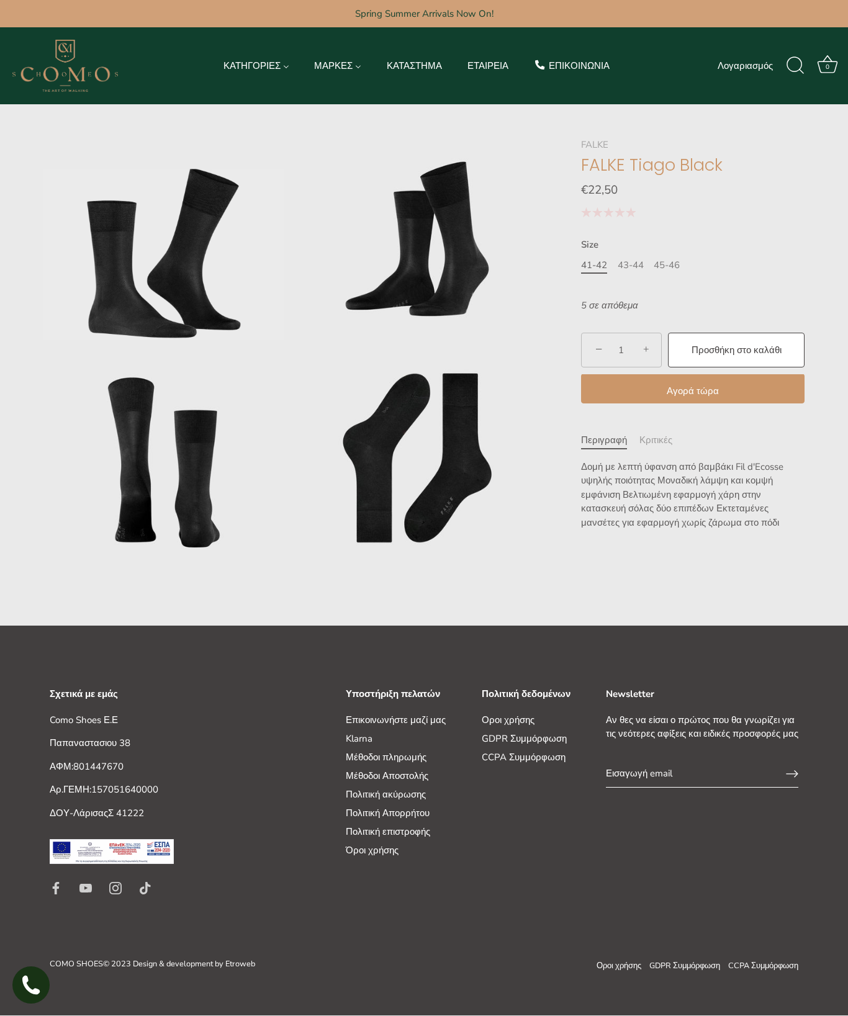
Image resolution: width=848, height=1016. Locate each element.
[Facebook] (56, 887)
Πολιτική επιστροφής (388, 831)
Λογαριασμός (745, 66)
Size (589, 244)
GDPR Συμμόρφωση (524, 738)
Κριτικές (655, 440)
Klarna (359, 738)
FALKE (594, 144)
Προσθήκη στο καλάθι (737, 350)
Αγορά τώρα (693, 391)
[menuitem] (256, 65)
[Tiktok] (145, 887)
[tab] (610, 441)
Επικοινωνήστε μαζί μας (396, 720)
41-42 (594, 265)
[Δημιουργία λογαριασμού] (792, 774)
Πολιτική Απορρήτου (388, 813)
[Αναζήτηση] (795, 65)
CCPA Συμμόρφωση (524, 757)
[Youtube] (85, 887)
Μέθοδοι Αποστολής (387, 776)
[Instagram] (115, 887)
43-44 (631, 265)
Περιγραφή (604, 440)
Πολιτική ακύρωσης (386, 794)
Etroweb (240, 964)
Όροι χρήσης (372, 850)
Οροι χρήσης (508, 720)
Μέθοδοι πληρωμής (386, 757)
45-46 (667, 265)
